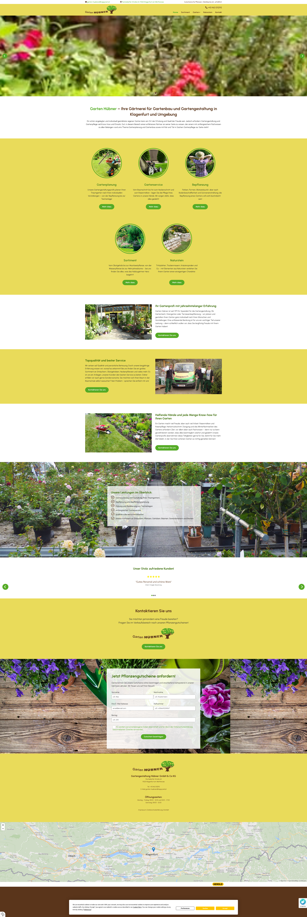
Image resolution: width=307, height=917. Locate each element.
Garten (196, 12)
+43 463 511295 (215, 7)
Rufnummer (159, 704)
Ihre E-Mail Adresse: (120, 704)
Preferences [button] (87, 910)
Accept (225, 908)
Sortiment (185, 12)
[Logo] (101, 10)
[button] (153, 78)
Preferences (185, 908)
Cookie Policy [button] (137, 907)
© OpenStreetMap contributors (296, 881)
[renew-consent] (2, 914)
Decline (205, 908)
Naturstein (207, 12)
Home (175, 12)
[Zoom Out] (3, 828)
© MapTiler (282, 881)
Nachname (158, 692)
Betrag (114, 715)
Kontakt (218, 12)
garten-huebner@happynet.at (98, 2)
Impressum (142, 810)
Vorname (115, 692)
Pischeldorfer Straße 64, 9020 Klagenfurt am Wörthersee (143, 2)
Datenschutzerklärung (155, 810)
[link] (195, 12)
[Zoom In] (3, 825)
